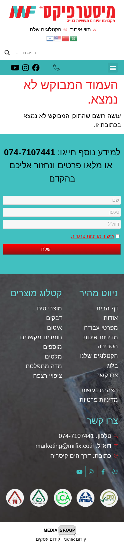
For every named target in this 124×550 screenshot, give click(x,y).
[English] (58, 38)
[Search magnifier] (7, 52)
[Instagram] (25, 67)
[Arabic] (74, 38)
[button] (113, 68)
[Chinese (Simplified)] (66, 38)
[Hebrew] (50, 38)
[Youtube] (15, 67)
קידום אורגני (75, 539)
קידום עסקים (48, 539)
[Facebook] (36, 67)
